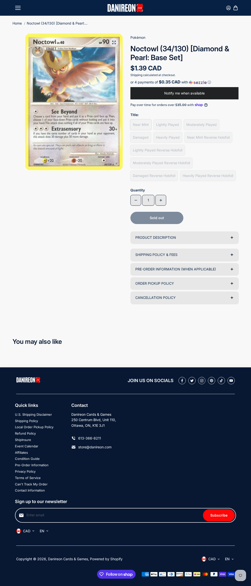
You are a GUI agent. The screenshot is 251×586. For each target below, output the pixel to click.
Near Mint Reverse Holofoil (208, 137)
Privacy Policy (25, 471)
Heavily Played (168, 137)
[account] (228, 8)
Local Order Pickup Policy (34, 427)
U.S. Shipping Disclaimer (33, 414)
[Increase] (160, 200)
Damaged (141, 137)
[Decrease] (135, 200)
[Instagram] (201, 380)
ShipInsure (23, 440)
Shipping (136, 75)
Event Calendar (26, 446)
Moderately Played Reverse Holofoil (161, 163)
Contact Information (30, 490)
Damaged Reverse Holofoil (154, 175)
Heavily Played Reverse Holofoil (208, 175)
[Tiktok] (221, 380)
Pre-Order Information (32, 465)
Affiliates (21, 452)
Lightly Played (167, 124)
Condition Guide (27, 459)
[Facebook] (182, 380)
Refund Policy (25, 433)
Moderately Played (201, 124)
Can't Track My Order (31, 484)
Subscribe (218, 515)
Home (17, 23)
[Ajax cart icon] (235, 8)
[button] (184, 82)
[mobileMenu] (18, 7)
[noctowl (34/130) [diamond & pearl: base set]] (114, 42)
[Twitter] (192, 380)
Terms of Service (28, 478)
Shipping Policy (26, 421)
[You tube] (231, 380)
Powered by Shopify (106, 559)
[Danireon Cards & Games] (125, 8)
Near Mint (141, 124)
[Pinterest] (211, 380)
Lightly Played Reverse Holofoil (157, 150)
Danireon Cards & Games (68, 559)
